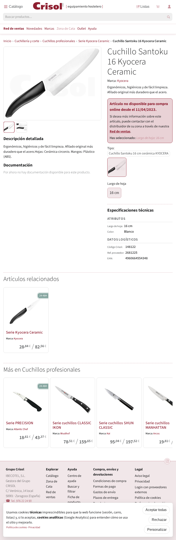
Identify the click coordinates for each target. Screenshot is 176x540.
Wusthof (65, 433)
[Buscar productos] (168, 16)
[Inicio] (48, 6)
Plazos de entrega (105, 497)
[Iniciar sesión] (169, 7)
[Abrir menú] (13, 7)
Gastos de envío (104, 492)
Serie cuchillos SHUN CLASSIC (116, 425)
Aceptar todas (156, 510)
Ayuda (92, 28)
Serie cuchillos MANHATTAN (158, 425)
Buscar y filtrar (73, 489)
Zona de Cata (66, 28)
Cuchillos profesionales (58, 41)
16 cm (114, 193)
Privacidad (142, 481)
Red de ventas (13, 28)
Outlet (81, 28)
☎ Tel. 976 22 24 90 (19, 501)
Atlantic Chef (21, 429)
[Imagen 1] (21, 127)
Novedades (34, 28)
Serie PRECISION (19, 423)
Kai (108, 433)
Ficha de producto (74, 499)
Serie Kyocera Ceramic (93, 41)
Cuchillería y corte (27, 41)
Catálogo (52, 475)
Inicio (7, 41)
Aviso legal (142, 475)
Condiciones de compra (109, 481)
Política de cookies (148, 497)
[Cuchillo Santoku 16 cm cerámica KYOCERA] (116, 167)
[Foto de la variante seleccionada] (9, 127)
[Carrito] (157, 7)
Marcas (49, 28)
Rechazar (159, 520)
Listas (144, 6)
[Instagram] (167, 461)
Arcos (156, 433)
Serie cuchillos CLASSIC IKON (72, 425)
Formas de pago (104, 486)
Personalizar (157, 529)
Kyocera (122, 80)
